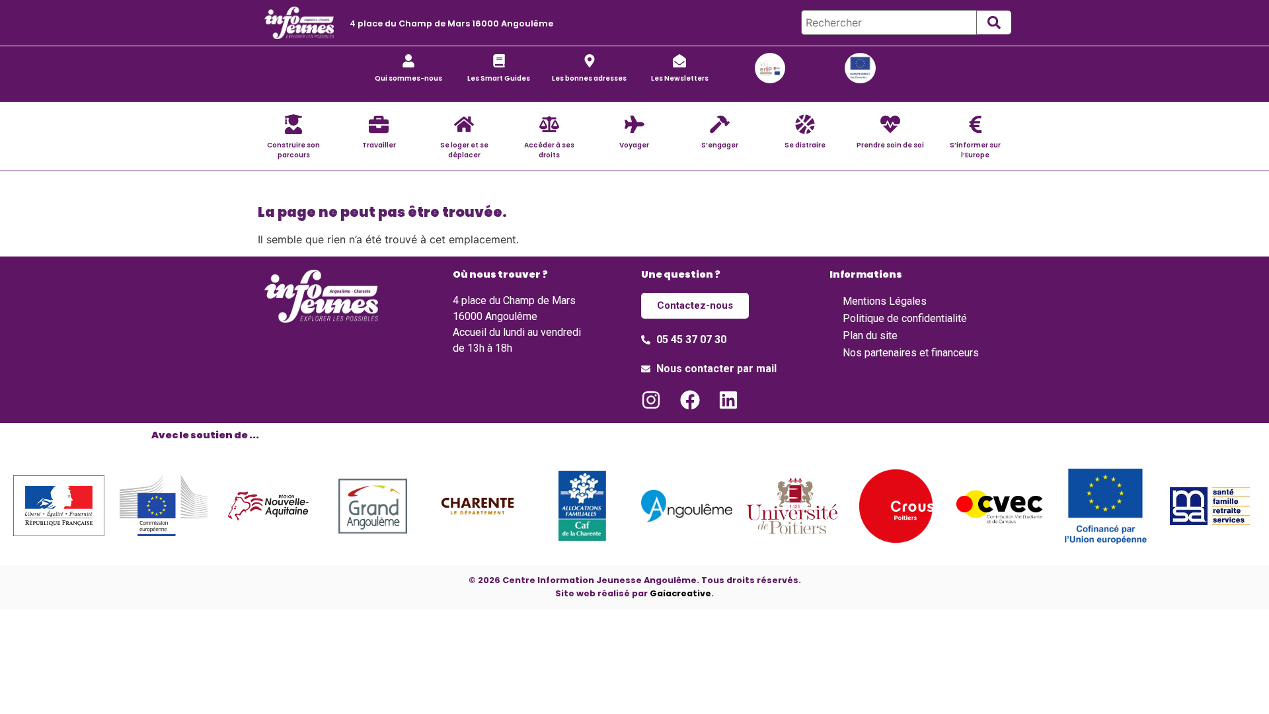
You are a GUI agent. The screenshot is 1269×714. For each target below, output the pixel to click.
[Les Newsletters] (679, 60)
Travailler (379, 145)
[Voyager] (634, 124)
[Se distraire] (805, 124)
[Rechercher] (889, 22)
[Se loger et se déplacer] (464, 124)
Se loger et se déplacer (464, 150)
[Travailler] (379, 124)
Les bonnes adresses (589, 78)
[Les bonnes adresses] (589, 60)
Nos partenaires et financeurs (911, 352)
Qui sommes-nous (408, 78)
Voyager (634, 145)
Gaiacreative (680, 593)
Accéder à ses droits (549, 150)
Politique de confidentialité (905, 318)
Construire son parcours (293, 150)
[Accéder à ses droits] (549, 124)
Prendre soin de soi (890, 145)
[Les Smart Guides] (499, 60)
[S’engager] (720, 124)
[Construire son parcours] (293, 124)
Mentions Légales (885, 301)
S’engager (719, 145)
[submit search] (994, 22)
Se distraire (805, 145)
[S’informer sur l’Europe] (975, 124)
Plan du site (870, 335)
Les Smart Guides (498, 78)
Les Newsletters (680, 78)
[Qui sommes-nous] (408, 60)
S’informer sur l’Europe (975, 150)
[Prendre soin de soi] (890, 124)
